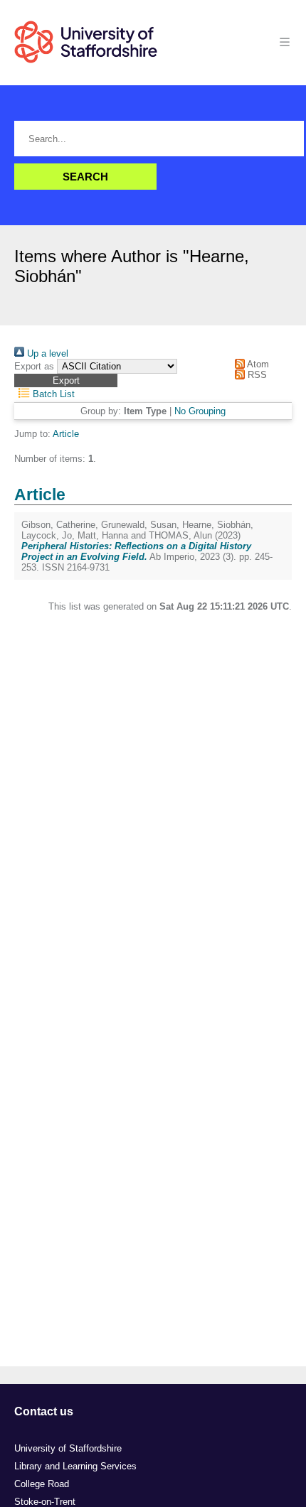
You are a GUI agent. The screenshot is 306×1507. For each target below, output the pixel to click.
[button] (65, 380)
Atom (257, 364)
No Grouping (200, 411)
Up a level (46, 353)
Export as (34, 366)
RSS (256, 374)
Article (66, 433)
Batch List (52, 394)
